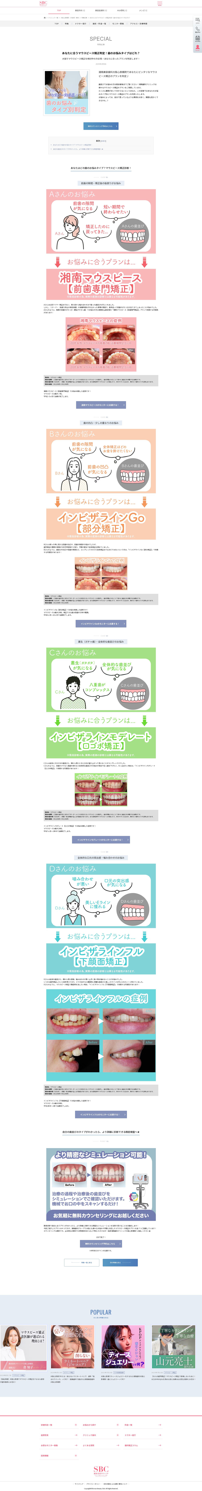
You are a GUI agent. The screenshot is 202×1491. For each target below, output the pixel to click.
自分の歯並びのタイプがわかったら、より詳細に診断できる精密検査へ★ (78, 149)
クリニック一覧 (53, 18)
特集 (67, 24)
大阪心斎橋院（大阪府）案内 (70, 18)
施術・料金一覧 (99, 24)
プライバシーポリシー (93, 1484)
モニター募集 (118, 24)
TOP (59, 10)
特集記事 (84, 18)
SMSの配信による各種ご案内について (115, 1484)
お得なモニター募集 (49, 1445)
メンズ (142, 10)
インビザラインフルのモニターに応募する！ (100, 1114)
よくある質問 (88, 1445)
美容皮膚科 (100, 10)
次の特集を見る (115, 1262)
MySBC (198, 50)
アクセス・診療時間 (138, 24)
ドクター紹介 (81, 24)
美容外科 (79, 10)
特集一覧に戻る (86, 1262)
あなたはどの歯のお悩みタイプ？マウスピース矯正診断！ (72, 145)
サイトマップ (79, 1484)
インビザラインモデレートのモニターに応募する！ (100, 839)
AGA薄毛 (121, 10)
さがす (198, 23)
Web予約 (197, 41)
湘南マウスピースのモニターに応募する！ (100, 404)
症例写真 (44, 1435)
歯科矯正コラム (131, 1445)
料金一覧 (128, 1424)
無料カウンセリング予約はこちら (100, 126)
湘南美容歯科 (45, 18)
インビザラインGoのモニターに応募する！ (100, 623)
